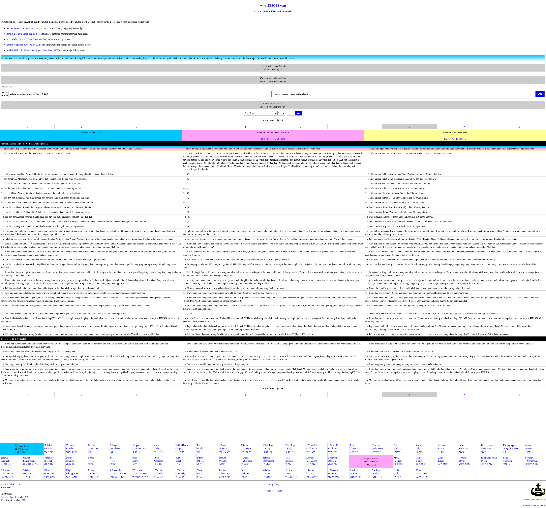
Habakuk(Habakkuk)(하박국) (246, 460)
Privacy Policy (273, 484)
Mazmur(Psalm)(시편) (441, 448)
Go (298, 113)
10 (519, 126)
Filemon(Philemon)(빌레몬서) (224, 473)
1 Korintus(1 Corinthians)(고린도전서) (531, 460)
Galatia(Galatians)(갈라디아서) (28, 473)
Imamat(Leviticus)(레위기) (93, 448)
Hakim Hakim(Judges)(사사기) (181, 448)
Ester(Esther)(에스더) (398, 448)
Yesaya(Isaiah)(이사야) (529, 448)
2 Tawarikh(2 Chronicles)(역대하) (334, 448)
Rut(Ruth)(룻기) (200, 448)
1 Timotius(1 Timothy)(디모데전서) (160, 473)
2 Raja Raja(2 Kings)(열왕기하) (290, 448)
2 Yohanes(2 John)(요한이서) (355, 473)
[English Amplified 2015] (455, 138)
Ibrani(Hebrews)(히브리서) (246, 473)
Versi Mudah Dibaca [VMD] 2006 (22, 39)
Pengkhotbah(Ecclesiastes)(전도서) (487, 448)
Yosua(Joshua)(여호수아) (159, 448)
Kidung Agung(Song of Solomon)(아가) (511, 448)
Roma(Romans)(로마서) (507, 460)
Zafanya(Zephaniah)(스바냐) (268, 460)
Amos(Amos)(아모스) (136, 460)
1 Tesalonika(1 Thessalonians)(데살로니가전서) (118, 473)
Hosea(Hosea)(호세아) (92, 460)
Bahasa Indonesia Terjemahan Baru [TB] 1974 (27, 28)
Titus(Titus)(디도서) (201, 473)
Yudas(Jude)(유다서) (398, 473)
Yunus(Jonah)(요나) (178, 460)
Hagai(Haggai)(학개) (289, 460)
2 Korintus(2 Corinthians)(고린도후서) (7, 473)
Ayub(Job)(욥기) (419, 448)
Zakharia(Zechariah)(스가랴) (311, 460)
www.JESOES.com (12, 484)
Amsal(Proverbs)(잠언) (463, 448)
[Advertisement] (273, 420)
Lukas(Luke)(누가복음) (443, 460)
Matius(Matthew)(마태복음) (399, 460)
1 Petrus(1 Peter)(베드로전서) (291, 473)
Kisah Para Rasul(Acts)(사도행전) (489, 460)
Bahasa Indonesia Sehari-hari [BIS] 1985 (24, 33)
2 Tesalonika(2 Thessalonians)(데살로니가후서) (140, 473)
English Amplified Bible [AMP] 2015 (23, 44)
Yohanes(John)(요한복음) (464, 460)
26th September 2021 (19, 496)
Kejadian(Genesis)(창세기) (48, 448)
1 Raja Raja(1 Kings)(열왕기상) (268, 448)
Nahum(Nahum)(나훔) (223, 460)
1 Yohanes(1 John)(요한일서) (333, 473)
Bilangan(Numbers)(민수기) (115, 448)
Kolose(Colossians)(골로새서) (93, 473)
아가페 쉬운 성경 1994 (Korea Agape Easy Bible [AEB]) (33, 50)
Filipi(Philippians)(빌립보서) (72, 473)
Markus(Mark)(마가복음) (421, 460)
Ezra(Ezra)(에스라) (354, 448)
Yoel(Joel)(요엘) (113, 460)
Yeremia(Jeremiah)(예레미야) (6, 460)
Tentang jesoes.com (273, 490)
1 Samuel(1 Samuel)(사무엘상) (224, 448)
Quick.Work (539, 505)
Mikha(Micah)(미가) (200, 460)
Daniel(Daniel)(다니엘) (70, 460)
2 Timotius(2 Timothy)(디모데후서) (181, 473)
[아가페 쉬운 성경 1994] (273, 138)
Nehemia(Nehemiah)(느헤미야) (377, 448)
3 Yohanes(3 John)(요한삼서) (377, 473)
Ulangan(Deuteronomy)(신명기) (138, 448)
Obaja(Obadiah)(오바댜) (158, 460)
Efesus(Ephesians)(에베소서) (49, 473)
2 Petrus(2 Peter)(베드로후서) (312, 473)
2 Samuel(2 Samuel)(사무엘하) (246, 448)
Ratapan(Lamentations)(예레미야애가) (30, 460)
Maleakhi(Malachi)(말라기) (332, 460)
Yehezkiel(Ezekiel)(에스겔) (48, 460)
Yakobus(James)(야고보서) (268, 473)
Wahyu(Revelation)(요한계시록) (422, 473)
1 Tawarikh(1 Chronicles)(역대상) (312, 448)
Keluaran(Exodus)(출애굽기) (71, 448)
